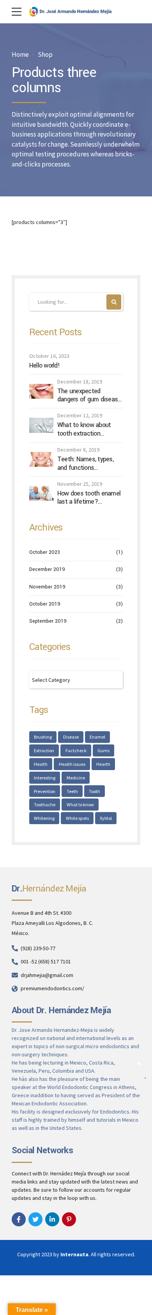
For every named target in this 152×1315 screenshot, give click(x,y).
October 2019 (44, 604)
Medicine (76, 778)
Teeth (72, 791)
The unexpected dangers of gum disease (89, 395)
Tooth (94, 791)
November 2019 (47, 586)
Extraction (44, 750)
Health (41, 764)
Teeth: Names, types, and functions (85, 463)
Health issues (72, 764)
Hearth (103, 764)
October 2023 (44, 552)
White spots (77, 818)
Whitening (44, 818)
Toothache (44, 804)
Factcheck (76, 750)
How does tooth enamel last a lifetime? (88, 497)
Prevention (44, 791)
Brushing (43, 737)
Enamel (97, 737)
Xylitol (106, 818)
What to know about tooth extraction (84, 429)
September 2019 (48, 621)
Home (20, 55)
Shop (45, 55)
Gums (103, 750)
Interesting (44, 778)
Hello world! (44, 365)
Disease (71, 737)
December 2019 (47, 569)
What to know (80, 804)
